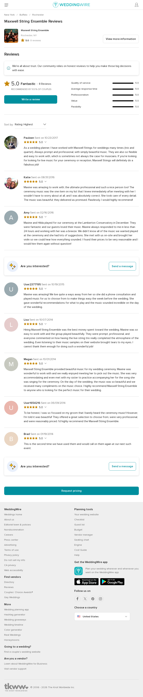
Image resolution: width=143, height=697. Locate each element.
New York (9, 14)
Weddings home (13, 514)
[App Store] (86, 584)
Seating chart (81, 539)
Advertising (10, 544)
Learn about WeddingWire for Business (25, 663)
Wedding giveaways (15, 619)
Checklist (79, 519)
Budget (78, 529)
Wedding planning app (16, 609)
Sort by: (8, 124)
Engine (78, 544)
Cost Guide (80, 549)
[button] (71, 266)
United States (91, 616)
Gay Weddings (12, 597)
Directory (9, 582)
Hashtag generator (14, 614)
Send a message (122, 266)
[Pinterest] (93, 599)
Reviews (9, 587)
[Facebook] (77, 599)
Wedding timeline (13, 624)
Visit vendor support (15, 668)
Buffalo (24, 14)
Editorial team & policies (17, 524)
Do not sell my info (14, 560)
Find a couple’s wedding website (22, 651)
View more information (121, 39)
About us (9, 519)
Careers (8, 534)
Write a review (31, 99)
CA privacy (10, 565)
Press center (11, 539)
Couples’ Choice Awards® (18, 592)
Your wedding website (86, 514)
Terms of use (11, 549)
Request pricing (71, 491)
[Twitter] (85, 599)
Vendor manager (83, 534)
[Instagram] (100, 599)
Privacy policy (11, 555)
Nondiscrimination (14, 529)
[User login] (137, 5)
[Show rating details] (45, 142)
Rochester (38, 14)
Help (77, 555)
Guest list (79, 524)
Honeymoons (11, 639)
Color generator (13, 629)
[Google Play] (112, 584)
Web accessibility (13, 570)
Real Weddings (12, 634)
